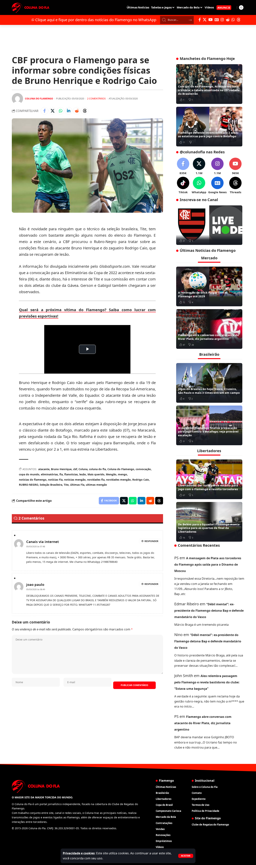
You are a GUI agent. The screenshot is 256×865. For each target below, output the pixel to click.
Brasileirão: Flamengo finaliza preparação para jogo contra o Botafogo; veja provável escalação (208, 431)
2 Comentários (96, 98)
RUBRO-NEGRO (28, 484)
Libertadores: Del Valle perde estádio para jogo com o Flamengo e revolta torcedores (208, 487)
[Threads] (238, 19)
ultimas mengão (96, 484)
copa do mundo (29, 474)
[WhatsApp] (233, 19)
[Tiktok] (183, 185)
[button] (185, 856)
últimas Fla (77, 484)
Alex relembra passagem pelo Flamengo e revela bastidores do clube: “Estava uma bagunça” (207, 682)
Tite (66, 484)
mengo (122, 474)
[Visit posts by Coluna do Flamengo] (17, 98)
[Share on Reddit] (76, 111)
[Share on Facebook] (44, 111)
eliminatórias (49, 474)
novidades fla (96, 479)
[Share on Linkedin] (68, 111)
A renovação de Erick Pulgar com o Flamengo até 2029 (202, 294)
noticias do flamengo (32, 479)
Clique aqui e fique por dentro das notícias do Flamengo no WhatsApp (95, 19)
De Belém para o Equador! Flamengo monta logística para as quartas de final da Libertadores (209, 527)
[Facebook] (200, 19)
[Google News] (217, 19)
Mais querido (96, 474)
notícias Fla (55, 479)
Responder (151, 541)
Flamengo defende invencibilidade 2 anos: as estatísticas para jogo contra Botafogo (208, 134)
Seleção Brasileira (51, 484)
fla (61, 474)
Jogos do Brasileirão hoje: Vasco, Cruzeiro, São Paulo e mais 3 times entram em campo (209, 390)
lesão (82, 474)
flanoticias (71, 474)
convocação (143, 469)
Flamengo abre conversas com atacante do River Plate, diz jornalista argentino (208, 337)
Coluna (83, 469)
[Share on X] (52, 111)
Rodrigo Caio (140, 479)
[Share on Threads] (84, 111)
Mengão (111, 474)
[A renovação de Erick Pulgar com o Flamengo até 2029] (209, 286)
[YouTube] (210, 19)
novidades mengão (118, 479)
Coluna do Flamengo (39, 98)
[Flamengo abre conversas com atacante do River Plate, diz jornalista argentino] (209, 329)
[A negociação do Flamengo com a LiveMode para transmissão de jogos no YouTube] (209, 225)
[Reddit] (228, 19)
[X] (204, 19)
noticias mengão (75, 479)
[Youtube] (235, 166)
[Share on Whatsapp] (60, 111)
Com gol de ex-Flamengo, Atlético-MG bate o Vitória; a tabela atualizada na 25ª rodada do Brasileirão (209, 89)
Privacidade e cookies (79, 853)
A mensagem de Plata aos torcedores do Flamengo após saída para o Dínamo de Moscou (207, 564)
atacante (43, 469)
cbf (75, 469)
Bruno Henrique (61, 469)
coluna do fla (97, 469)
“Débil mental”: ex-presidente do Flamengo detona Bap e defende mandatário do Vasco (209, 610)
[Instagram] (222, 19)
